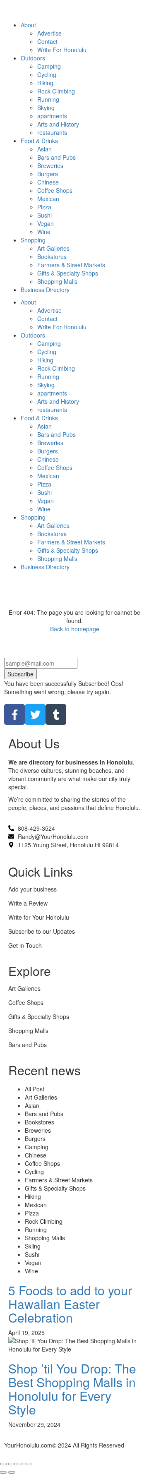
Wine (43, 509)
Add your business (32, 889)
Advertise (49, 310)
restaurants (52, 409)
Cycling (46, 352)
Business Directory (45, 567)
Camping (49, 343)
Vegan (45, 500)
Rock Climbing (56, 368)
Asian (44, 426)
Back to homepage (74, 629)
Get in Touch (25, 945)
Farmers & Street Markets (71, 542)
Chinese (48, 459)
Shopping (33, 517)
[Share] (11, 1464)
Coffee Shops (54, 467)
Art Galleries (53, 525)
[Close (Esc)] (3, 1464)
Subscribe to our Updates (41, 931)
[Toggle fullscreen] (20, 1464)
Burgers (47, 451)
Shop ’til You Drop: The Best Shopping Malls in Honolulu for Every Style (72, 1388)
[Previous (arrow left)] (3, 1472)
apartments (52, 393)
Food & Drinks (39, 418)
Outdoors (33, 335)
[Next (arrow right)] (11, 1472)
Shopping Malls (57, 558)
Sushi (44, 492)
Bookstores (52, 534)
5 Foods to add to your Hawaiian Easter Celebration (70, 1303)
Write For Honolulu (62, 327)
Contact (47, 318)
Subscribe (20, 674)
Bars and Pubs (56, 434)
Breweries (50, 443)
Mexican (48, 476)
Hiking (45, 360)
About (28, 302)
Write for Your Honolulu (38, 917)
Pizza (44, 484)
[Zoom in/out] (28, 1464)
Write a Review (28, 903)
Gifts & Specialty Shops (67, 550)
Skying (46, 385)
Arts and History (58, 401)
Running (48, 376)
